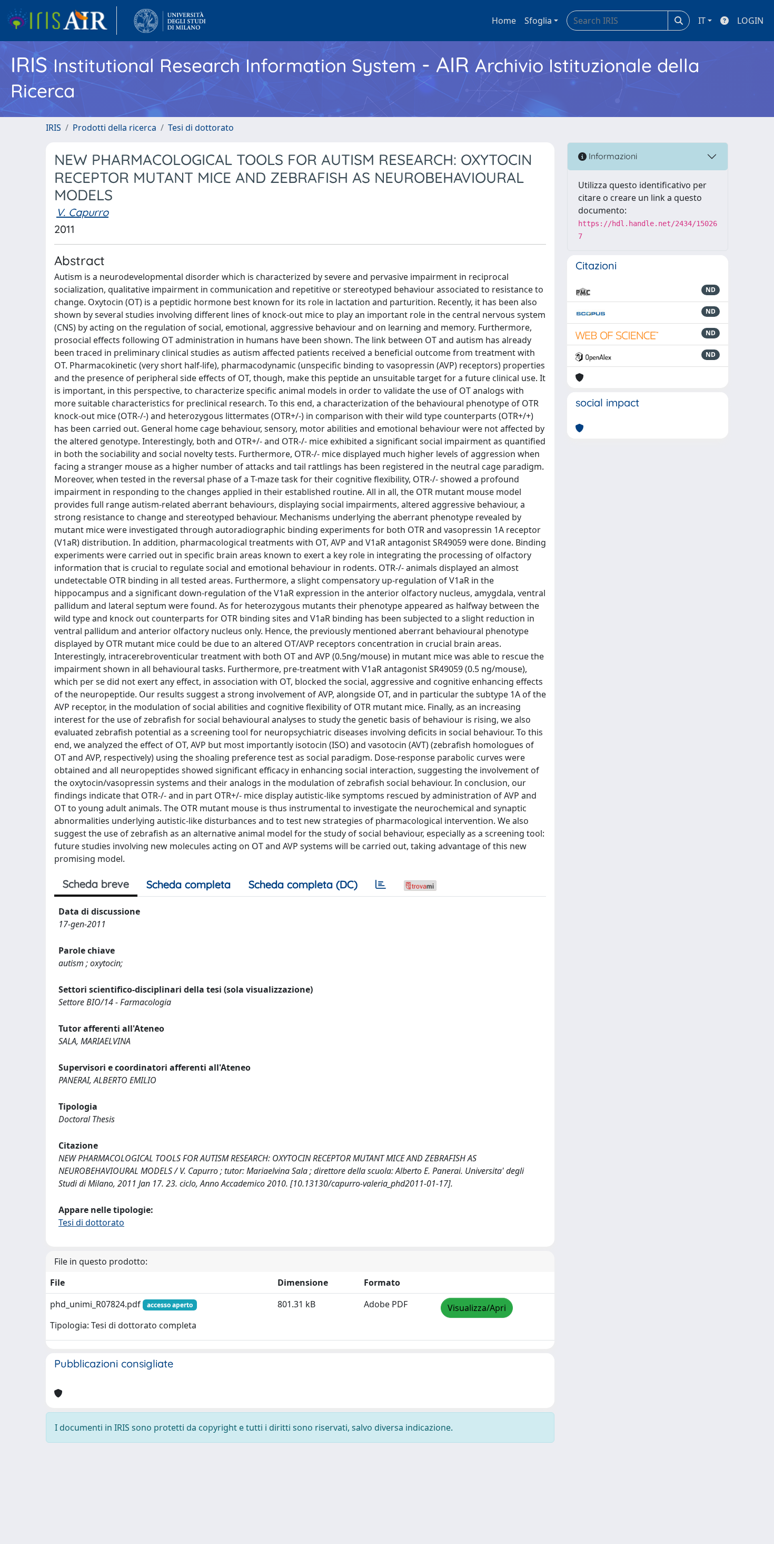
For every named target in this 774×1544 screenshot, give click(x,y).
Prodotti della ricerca (114, 127)
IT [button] (702, 20)
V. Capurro (82, 212)
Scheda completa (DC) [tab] (303, 884)
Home (504, 20)
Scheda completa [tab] (188, 884)
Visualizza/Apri (477, 1308)
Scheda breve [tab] (96, 883)
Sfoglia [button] (538, 20)
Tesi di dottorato (201, 127)
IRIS (53, 127)
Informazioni (612, 156)
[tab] (380, 884)
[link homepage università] (169, 20)
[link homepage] (61, 20)
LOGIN (750, 20)
